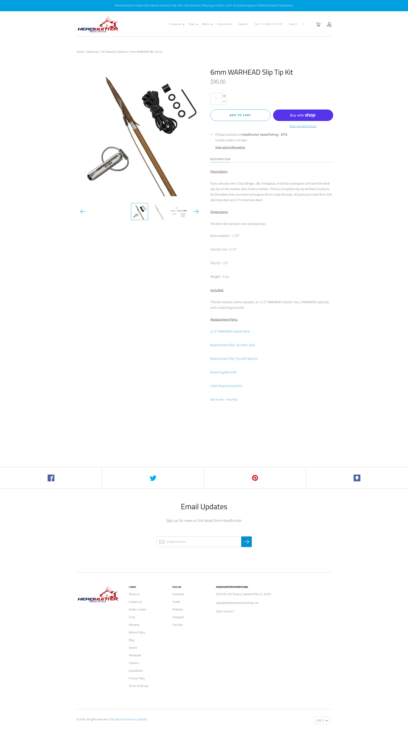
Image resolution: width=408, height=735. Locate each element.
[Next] (196, 211)
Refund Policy (137, 632)
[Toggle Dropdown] (183, 24)
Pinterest (177, 609)
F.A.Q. (132, 617)
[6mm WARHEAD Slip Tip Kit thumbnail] (139, 211)
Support (243, 24)
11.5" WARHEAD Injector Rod (230, 331)
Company (175, 24)
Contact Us (135, 602)
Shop (192, 24)
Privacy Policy (137, 678)
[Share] (51, 478)
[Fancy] (357, 478)
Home (80, 52)
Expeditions (136, 671)
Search (293, 24)
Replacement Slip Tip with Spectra (234, 358)
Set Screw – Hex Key (224, 399)
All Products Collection (114, 52)
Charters (134, 663)
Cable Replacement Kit (226, 386)
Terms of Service (138, 686)
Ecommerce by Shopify (133, 719)
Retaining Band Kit (223, 372)
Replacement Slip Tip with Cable (232, 345)
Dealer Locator (137, 609)
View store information (230, 147)
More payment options (303, 126)
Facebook (178, 594)
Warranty (134, 625)
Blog (131, 640)
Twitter (176, 602)
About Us (134, 594)
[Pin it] (255, 478)
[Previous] (83, 211)
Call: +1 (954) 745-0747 (269, 24)
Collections (92, 52)
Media (206, 24)
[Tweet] (153, 478)
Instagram (178, 617)
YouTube (177, 625)
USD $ (320, 720)
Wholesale (135, 655)
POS (111, 719)
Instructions (224, 24)
